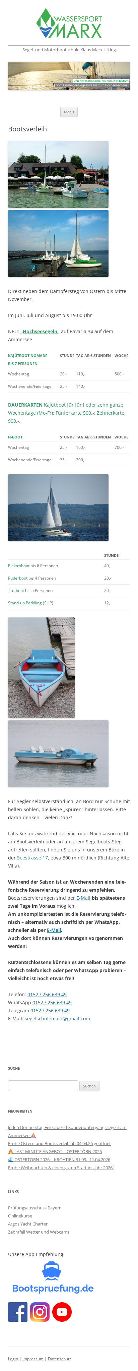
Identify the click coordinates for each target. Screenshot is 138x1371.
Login (13, 1359)
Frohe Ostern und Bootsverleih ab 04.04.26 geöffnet (59, 1143)
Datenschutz (59, 1359)
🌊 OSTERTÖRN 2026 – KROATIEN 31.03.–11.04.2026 (59, 1159)
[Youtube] (62, 1320)
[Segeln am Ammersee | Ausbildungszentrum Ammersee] (69, 24)
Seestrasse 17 (32, 857)
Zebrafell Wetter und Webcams (38, 1232)
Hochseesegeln (40, 331)
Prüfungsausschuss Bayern (35, 1208)
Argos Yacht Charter (28, 1224)
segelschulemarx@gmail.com (57, 1018)
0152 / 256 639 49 (47, 994)
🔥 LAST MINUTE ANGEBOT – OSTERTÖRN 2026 (55, 1151)
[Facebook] (53, 1295)
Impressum (33, 1359)
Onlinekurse (20, 1216)
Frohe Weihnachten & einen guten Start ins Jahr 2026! (61, 1168)
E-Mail (83, 898)
